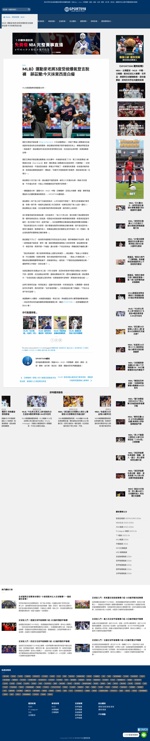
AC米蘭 (126, 676)
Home (8, 17)
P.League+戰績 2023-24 (126, 531)
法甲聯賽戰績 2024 (123, 573)
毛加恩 (107, 687)
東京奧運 (77, 683)
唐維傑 (51, 690)
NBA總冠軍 (134, 676)
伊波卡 (142, 676)
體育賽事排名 (106, 21)
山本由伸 (51, 680)
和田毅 (34, 683)
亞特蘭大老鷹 (32, 680)
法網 (40, 683)
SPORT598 (68, 302)
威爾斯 (93, 687)
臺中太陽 (6, 676)
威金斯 (5, 694)
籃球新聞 (41, 21)
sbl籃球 (58, 690)
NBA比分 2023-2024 (125, 523)
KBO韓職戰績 (121, 552)
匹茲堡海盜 (13, 687)
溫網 (65, 690)
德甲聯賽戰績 (143, 690)
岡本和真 (138, 683)
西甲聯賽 (78, 707)
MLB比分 (31, 350)
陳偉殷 (44, 690)
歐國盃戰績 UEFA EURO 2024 (128, 518)
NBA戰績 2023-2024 (125, 527)
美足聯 (96, 683)
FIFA (59, 676)
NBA (30, 707)
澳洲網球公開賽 (87, 683)
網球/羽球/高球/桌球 (106, 707)
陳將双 (50, 694)
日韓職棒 (55, 712)
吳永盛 (13, 676)
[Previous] (16, 43)
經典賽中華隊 (80, 676)
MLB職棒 (25, 350)
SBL (30, 712)
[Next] (96, 43)
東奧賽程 (140, 687)
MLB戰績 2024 (122, 540)
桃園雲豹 (80, 687)
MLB (22, 17)
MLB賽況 (85, 348)
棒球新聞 (15, 17)
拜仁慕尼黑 (138, 680)
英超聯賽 (78, 712)
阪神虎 (127, 690)
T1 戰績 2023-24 (123, 535)
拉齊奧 (52, 676)
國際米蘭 (12, 690)
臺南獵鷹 (73, 680)
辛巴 (5, 690)
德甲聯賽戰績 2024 (123, 569)
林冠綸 (43, 694)
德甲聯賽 (78, 715)
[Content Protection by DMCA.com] (142, 730)
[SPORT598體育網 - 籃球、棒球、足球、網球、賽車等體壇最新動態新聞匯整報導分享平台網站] (75, 9)
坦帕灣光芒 (62, 348)
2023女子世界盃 (56, 687)
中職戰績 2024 (122, 544)
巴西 (66, 680)
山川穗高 (45, 676)
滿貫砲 (102, 683)
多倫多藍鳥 (123, 687)
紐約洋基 (44, 350)
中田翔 (20, 676)
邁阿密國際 (36, 690)
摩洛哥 (69, 683)
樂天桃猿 (123, 683)
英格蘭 (129, 680)
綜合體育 (73, 21)
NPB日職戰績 (121, 548)
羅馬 (12, 694)
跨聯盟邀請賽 (30, 687)
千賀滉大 (46, 687)
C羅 (103, 676)
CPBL (112, 680)
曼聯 (109, 683)
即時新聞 (94, 21)
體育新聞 (137, 66)
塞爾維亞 (15, 680)
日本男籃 (59, 680)
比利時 (5, 687)
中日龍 (12, 683)
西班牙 (115, 683)
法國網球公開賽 (103, 690)
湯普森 (65, 687)
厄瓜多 (5, 683)
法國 (145, 683)
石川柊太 (23, 680)
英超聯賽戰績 (26, 694)
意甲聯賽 (78, 710)
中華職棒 (132, 687)
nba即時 (26, 683)
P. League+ (33, 710)
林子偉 (130, 683)
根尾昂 (21, 687)
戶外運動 (102, 714)
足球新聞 (62, 21)
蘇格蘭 (38, 687)
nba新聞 (72, 687)
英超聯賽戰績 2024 (123, 557)
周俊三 (18, 694)
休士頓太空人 (42, 680)
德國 (55, 683)
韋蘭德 (87, 690)
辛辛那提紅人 (79, 690)
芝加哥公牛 (114, 690)
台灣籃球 (31, 715)
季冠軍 (89, 676)
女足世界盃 (48, 683)
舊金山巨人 (70, 348)
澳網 (121, 690)
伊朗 (109, 676)
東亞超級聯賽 (117, 676)
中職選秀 (28, 676)
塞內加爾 (62, 683)
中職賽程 (97, 676)
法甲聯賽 (78, 718)
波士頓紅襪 (51, 350)
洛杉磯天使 (78, 348)
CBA (71, 690)
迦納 (87, 687)
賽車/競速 (102, 710)
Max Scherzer (46, 142)
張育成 (134, 690)
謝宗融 (88, 680)
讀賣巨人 (28, 690)
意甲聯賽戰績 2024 (123, 565)
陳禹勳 (94, 690)
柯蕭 (65, 676)
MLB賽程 (38, 350)
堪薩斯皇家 (54, 348)
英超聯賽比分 (121, 680)
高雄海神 (81, 680)
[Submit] (29, 9)
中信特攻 (36, 694)
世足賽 (19, 683)
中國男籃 (115, 687)
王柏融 (100, 687)
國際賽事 (83, 21)
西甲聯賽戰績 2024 (123, 561)
